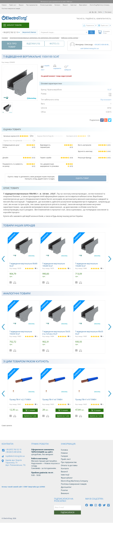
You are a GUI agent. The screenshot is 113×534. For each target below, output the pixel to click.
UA (90, 12)
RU (93, 12)
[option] (24, 258)
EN (95, 12)
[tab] (18, 136)
